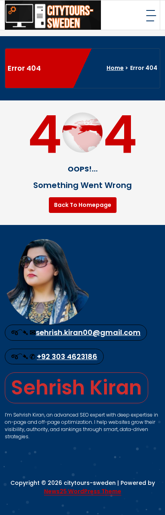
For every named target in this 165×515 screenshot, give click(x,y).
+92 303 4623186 (67, 357)
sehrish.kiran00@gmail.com (88, 332)
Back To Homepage (82, 205)
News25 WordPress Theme (82, 491)
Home (115, 68)
